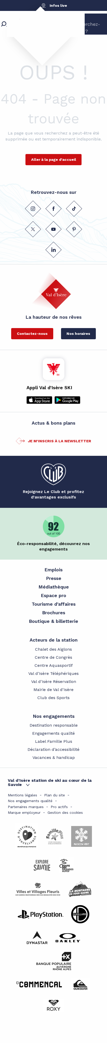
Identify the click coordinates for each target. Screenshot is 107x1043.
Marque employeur (24, 812)
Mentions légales (22, 795)
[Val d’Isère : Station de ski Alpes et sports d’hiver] (38, 32)
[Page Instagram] (33, 209)
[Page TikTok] (74, 209)
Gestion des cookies (65, 812)
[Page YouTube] (53, 229)
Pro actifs (59, 807)
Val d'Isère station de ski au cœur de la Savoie (50, 782)
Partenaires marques (26, 807)
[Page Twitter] (33, 229)
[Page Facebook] (53, 209)
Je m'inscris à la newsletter (59, 441)
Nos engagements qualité (30, 801)
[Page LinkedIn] (53, 250)
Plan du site (54, 795)
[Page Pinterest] (74, 229)
